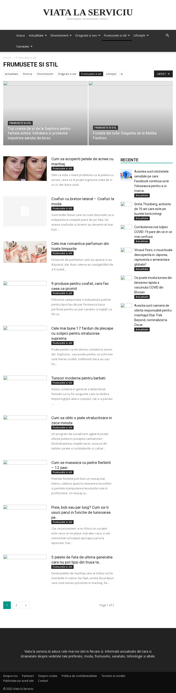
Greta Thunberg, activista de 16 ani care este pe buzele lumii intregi (152, 209)
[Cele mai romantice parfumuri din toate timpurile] (25, 252)
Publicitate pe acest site (18, 681)
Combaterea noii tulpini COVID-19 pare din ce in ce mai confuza (153, 231)
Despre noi (10, 676)
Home (7, 58)
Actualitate (36, 35)
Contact (43, 681)
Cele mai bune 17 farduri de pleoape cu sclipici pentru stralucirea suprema (82, 333)
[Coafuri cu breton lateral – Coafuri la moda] (25, 211)
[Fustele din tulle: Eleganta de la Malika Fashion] (130, 117)
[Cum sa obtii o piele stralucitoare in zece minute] (25, 427)
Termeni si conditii (113, 676)
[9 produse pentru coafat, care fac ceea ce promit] (25, 292)
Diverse (27, 74)
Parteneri (28, 676)
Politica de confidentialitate (79, 676)
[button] (167, 35)
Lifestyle (139, 35)
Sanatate (22, 46)
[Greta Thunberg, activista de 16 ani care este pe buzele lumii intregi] (126, 207)
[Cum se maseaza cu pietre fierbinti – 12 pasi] (25, 474)
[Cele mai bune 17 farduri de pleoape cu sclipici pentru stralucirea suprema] (25, 333)
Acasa (20, 35)
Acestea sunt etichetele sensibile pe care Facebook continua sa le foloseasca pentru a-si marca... (151, 181)
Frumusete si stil (115, 35)
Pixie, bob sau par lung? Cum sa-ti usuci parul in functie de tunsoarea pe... (80, 512)
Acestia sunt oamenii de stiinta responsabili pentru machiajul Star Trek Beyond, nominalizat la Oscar (153, 315)
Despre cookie (47, 676)
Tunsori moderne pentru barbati (78, 378)
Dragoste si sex (86, 35)
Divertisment (59, 35)
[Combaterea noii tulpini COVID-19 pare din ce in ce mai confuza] (126, 230)
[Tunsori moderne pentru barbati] (25, 388)
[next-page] (26, 605)
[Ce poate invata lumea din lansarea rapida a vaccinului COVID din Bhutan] (126, 281)
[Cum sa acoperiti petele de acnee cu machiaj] (25, 168)
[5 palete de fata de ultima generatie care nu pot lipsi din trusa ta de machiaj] (25, 564)
